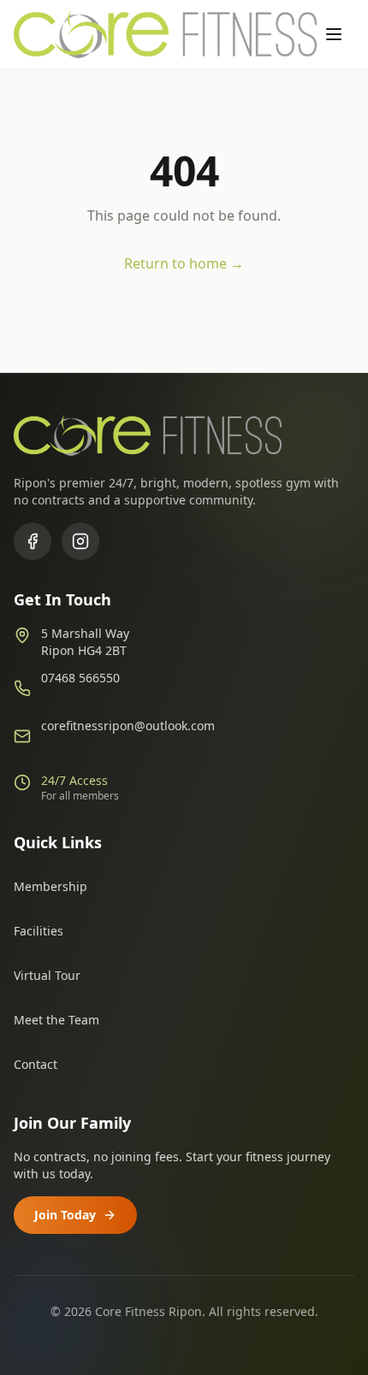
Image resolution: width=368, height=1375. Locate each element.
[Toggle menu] (335, 34)
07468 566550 (80, 678)
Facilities (38, 931)
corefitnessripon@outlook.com (128, 725)
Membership (50, 886)
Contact (35, 1064)
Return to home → (184, 263)
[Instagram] (80, 541)
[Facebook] (32, 541)
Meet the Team (56, 1020)
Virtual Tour (47, 975)
